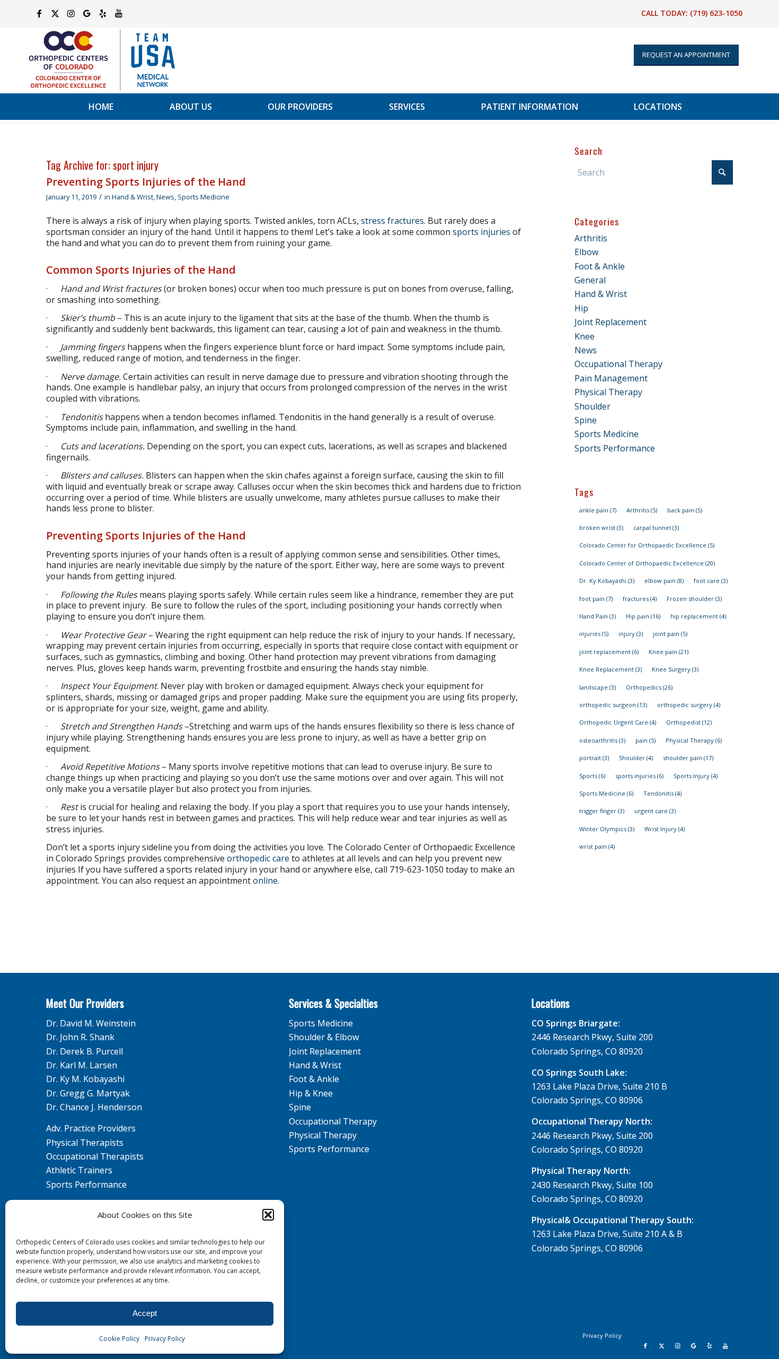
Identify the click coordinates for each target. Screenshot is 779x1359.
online (265, 880)
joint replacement (609, 652)
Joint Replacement (610, 322)
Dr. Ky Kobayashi (606, 581)
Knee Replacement (610, 669)
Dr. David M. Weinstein (91, 1023)
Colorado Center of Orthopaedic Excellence (647, 563)
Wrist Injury (664, 829)
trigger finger (601, 811)
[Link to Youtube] (119, 13)
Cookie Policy (119, 1338)
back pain (684, 510)
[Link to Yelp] (102, 13)
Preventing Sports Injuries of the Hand (146, 182)
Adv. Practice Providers (91, 1128)
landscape (597, 687)
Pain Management (611, 378)
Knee (584, 336)
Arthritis (590, 238)
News (165, 197)
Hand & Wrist (132, 197)
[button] (268, 1214)
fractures (640, 599)
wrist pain (597, 846)
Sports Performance (614, 448)
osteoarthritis (602, 740)
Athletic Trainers (79, 1170)
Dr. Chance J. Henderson (94, 1107)
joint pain (670, 634)
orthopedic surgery (688, 705)
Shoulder (592, 406)
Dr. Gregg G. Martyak (88, 1093)
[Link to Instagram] (70, 13)
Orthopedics (649, 687)
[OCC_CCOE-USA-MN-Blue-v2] (94, 60)
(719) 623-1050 (716, 13)
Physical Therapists (84, 1142)
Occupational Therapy (618, 364)
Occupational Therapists (95, 1156)
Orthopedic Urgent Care (617, 722)
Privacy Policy (165, 1338)
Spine (585, 420)
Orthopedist (689, 722)
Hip (581, 308)
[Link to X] (55, 13)
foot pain (596, 599)
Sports (592, 776)
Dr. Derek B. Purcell (84, 1051)
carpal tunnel (656, 528)
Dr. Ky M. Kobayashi (85, 1079)
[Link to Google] (86, 13)
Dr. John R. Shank (80, 1037)
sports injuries (481, 232)
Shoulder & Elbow (324, 1037)
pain (645, 740)
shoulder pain (688, 758)
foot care (711, 581)
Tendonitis (662, 793)
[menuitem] (101, 106)
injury (630, 634)
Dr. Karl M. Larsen (81, 1065)
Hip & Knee (311, 1093)
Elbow (586, 252)
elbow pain (664, 581)
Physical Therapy (608, 392)
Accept (144, 1313)
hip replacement (698, 616)
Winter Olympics (606, 829)
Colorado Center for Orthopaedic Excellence (646, 545)
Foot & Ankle (599, 266)
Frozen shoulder (694, 599)
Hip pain (643, 616)
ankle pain (597, 510)
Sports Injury (696, 776)
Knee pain (668, 652)
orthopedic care (258, 858)
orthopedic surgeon (613, 705)
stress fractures (392, 221)
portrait (594, 758)
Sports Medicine (203, 197)
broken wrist (601, 528)
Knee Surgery (675, 669)
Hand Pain (597, 616)
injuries (593, 634)
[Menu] (747, 106)
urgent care (655, 811)
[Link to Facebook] (39, 13)
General (590, 280)
